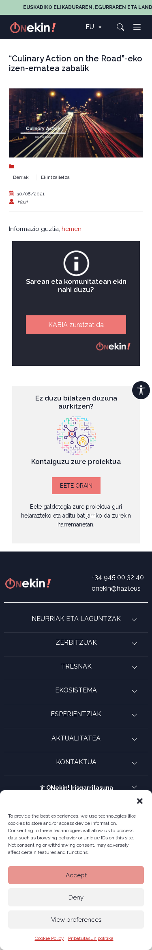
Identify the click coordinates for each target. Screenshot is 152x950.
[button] (140, 800)
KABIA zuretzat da (76, 325)
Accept (76, 875)
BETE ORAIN (76, 485)
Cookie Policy (49, 938)
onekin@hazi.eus (116, 588)
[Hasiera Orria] (37, 27)
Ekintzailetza (55, 177)
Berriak (21, 177)
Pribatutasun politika (90, 938)
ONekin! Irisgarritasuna (79, 787)
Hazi (22, 202)
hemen (71, 229)
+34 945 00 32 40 (118, 577)
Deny (76, 897)
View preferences (76, 919)
